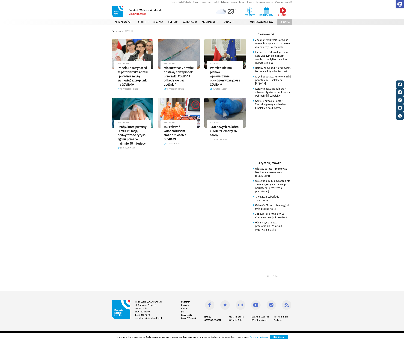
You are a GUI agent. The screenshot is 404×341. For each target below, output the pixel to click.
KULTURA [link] (173, 21)
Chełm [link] (196, 2)
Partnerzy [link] (185, 302)
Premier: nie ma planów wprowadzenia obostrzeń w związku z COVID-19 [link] (225, 76)
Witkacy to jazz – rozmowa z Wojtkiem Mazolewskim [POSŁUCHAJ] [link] (271, 172)
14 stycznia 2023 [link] (173, 144)
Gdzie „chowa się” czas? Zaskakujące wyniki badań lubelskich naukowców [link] (270, 104)
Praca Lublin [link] (186, 315)
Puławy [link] (242, 2)
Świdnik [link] (250, 2)
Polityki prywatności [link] (259, 337)
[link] (400, 4)
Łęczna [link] (234, 2)
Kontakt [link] (184, 308)
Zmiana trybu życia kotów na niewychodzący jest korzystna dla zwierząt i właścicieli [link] (272, 44)
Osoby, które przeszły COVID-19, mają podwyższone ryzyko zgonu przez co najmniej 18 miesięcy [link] (132, 135)
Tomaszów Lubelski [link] (264, 2)
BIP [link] (182, 312)
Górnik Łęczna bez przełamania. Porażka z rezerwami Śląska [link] (268, 226)
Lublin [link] (174, 2)
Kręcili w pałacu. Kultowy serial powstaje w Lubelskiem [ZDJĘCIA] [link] (273, 80)
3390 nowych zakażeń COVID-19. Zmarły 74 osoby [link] (224, 131)
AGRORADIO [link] (190, 21)
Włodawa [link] (279, 2)
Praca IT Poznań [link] (188, 318)
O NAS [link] (227, 21)
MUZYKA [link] (158, 21)
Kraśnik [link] (216, 2)
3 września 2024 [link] (219, 89)
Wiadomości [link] (123, 64)
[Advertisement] (275, 134)
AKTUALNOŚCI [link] (123, 21)
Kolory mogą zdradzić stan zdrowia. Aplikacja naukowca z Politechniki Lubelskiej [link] (272, 92)
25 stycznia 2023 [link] (127, 148)
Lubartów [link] (225, 2)
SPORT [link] (142, 21)
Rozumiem (279, 337)
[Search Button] (289, 22)
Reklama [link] (185, 305)
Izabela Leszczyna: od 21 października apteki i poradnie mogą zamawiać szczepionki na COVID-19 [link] (133, 76)
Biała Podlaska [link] (184, 2)
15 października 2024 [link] (129, 89)
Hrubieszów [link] (206, 2)
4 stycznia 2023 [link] (219, 140)
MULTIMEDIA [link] (209, 21)
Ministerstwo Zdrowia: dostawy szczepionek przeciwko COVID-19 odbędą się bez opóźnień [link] (178, 76)
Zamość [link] (288, 2)
